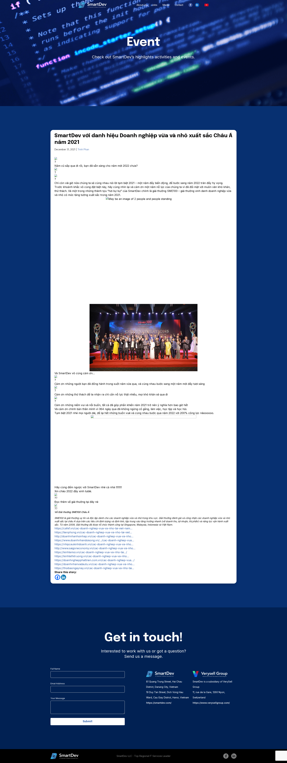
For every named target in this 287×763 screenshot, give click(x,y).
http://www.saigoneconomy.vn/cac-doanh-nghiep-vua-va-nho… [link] (94, 548)
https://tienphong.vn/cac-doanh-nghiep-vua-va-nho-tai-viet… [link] (93, 532)
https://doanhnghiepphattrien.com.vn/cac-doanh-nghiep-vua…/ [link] (94, 560)
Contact (179, 4)
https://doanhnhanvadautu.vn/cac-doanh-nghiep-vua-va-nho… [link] (94, 564)
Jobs (154, 4)
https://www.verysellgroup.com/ (211, 702)
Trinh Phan (83, 149)
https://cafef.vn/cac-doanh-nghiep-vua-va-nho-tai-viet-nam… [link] (93, 528)
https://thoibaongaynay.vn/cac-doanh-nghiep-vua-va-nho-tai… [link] (94, 568)
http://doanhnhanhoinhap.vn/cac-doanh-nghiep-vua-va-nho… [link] (93, 536)
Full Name (55, 669)
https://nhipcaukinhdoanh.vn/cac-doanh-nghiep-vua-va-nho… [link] (93, 544)
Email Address (57, 683)
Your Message (57, 698)
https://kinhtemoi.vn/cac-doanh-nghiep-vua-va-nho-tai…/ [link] (90, 552)
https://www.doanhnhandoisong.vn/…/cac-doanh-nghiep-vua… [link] (94, 540)
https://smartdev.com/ (158, 702)
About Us (141, 4)
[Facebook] (190, 5)
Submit (88, 721)
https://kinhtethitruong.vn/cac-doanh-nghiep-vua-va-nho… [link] (91, 556)
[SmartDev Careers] (92, 5)
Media (166, 4)
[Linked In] (197, 5)
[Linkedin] (63, 577)
